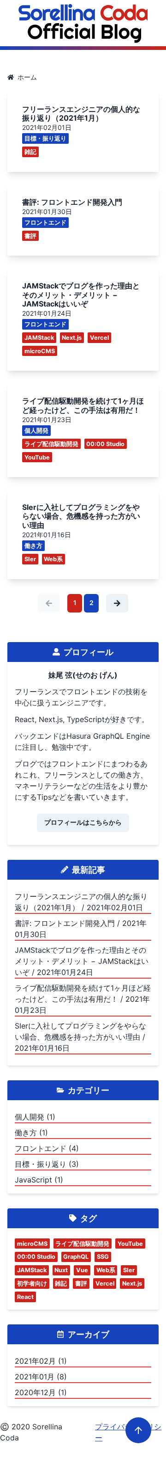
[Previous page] (49, 603)
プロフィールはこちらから (83, 822)
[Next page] (117, 603)
